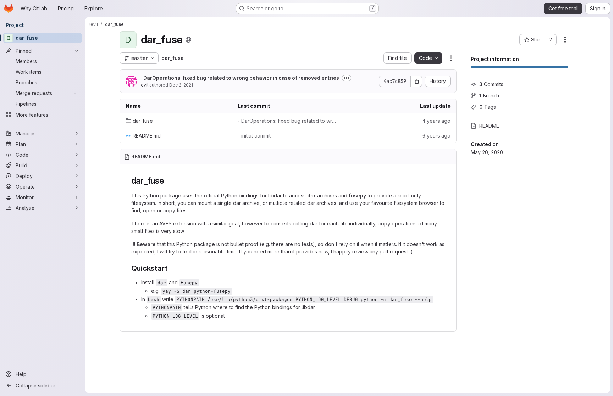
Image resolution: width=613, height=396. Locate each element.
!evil (144, 85)
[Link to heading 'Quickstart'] (171, 268)
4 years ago (436, 121)
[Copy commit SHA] (416, 81)
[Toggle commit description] (346, 78)
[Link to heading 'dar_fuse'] (168, 180)
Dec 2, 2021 (181, 85)
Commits (491, 84)
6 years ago (436, 136)
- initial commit (254, 136)
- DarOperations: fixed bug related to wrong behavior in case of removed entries (239, 78)
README (489, 126)
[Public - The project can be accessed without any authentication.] (188, 40)
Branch (489, 96)
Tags (487, 107)
